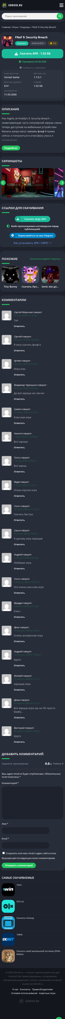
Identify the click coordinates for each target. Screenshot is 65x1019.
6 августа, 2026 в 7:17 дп (26, 606)
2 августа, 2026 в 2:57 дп (26, 557)
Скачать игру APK (35, 219)
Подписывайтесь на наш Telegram (35, 235)
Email (5, 838)
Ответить (19, 326)
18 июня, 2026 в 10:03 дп (26, 339)
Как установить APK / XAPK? (32, 243)
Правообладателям (42, 989)
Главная (6, 27)
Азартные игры (47, 993)
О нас (15, 989)
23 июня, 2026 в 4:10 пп (26, 412)
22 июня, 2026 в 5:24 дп (26, 363)
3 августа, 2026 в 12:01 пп (27, 582)
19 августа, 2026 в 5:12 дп (27, 703)
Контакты (25, 989)
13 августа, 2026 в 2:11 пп (27, 678)
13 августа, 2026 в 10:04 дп (27, 654)
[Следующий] (62, 182)
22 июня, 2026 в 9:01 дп (26, 388)
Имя (5, 823)
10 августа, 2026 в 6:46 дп (27, 630)
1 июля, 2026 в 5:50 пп (25, 460)
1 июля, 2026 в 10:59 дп (26, 436)
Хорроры (25, 27)
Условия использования (24, 993)
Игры (15, 27)
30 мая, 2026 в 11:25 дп (25, 315)
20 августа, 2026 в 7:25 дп (27, 731)
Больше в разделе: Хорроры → (46, 258)
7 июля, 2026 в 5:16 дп (25, 485)
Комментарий (10, 783)
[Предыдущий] (3, 182)
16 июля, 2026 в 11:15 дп (26, 509)
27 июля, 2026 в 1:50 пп (26, 533)
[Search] (60, 16)
